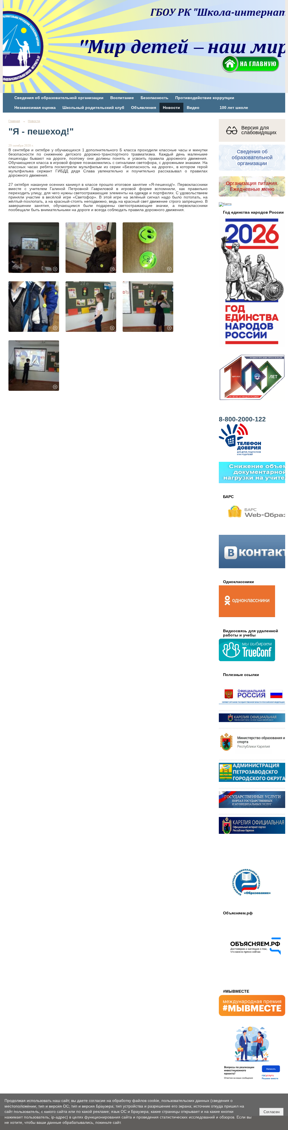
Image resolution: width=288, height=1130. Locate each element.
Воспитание (122, 98)
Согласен (272, 1112)
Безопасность (154, 98)
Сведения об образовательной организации (59, 98)
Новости (171, 108)
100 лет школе (234, 108)
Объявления (143, 108)
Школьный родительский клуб (93, 108)
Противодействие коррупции (204, 98)
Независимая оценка (35, 108)
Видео (193, 108)
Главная (14, 121)
